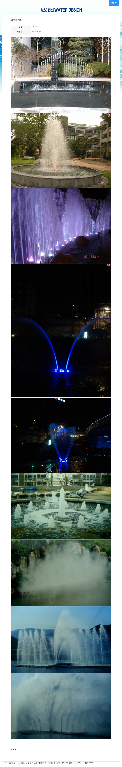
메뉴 (114, 2)
